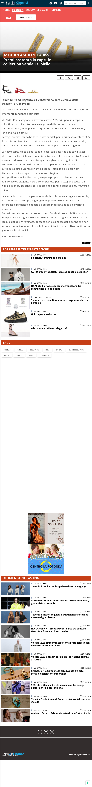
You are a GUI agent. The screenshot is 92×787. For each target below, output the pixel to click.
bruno (6, 355)
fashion (19, 355)
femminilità (44, 355)
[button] (40, 655)
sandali (59, 350)
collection (34, 350)
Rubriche (55, 10)
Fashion (17, 10)
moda (31, 355)
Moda (8, 17)
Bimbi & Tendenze (25, 17)
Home (6, 10)
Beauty (30, 10)
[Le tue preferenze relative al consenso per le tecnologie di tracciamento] (88, 782)
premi (47, 350)
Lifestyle (42, 10)
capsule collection (76, 350)
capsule (20, 350)
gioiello (7, 350)
